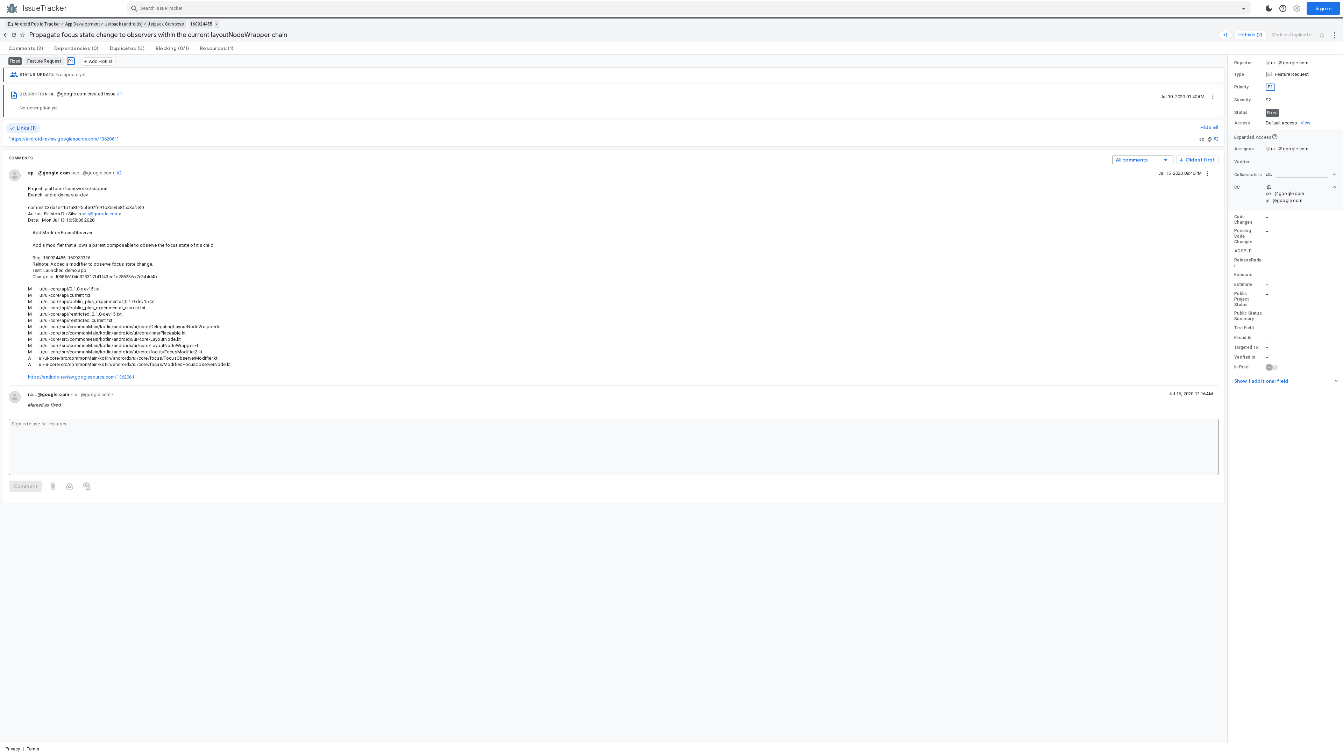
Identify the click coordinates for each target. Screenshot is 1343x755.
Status (1241, 112)
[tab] (26, 48)
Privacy (13, 749)
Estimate (1243, 274)
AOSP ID (1243, 251)
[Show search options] (1243, 8)
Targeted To (1246, 347)
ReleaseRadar (1248, 263)
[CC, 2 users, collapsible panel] (1301, 187)
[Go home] (5, 35)
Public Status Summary (1248, 316)
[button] (1285, 74)
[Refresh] (14, 35)
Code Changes (1243, 219)
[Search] (134, 8)
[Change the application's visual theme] (1269, 8)
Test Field (1244, 327)
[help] (1283, 8)
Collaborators (1248, 174)
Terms (33, 749)
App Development (82, 24)
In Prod (1241, 367)
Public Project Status (1241, 299)
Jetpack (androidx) (124, 24)
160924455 (201, 24)
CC (1237, 187)
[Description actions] (1212, 96)
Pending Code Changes (1243, 236)
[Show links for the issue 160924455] (216, 24)
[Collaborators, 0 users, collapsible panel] (1301, 174)
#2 (1215, 139)
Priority (1241, 87)
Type (1239, 74)
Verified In (1244, 357)
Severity (1242, 100)
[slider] (1228, 399)
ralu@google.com (100, 213)
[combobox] (689, 8)
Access (1242, 123)
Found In (1242, 337)
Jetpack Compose (166, 24)
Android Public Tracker (37, 24)
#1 (119, 93)
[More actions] (1334, 35)
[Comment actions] (1207, 173)
